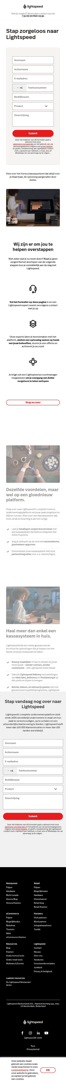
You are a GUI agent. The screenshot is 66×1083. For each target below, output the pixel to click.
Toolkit (37, 929)
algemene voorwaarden (23, 144)
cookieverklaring (19, 1070)
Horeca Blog (11, 899)
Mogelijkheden (41, 891)
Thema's (10, 929)
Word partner (40, 921)
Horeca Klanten (13, 903)
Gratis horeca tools (15, 955)
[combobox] (19, 87)
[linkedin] (38, 1032)
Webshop (10, 925)
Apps (8, 933)
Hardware (10, 891)
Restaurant (11, 883)
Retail (37, 883)
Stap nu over (33, 402)
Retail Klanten (40, 907)
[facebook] (22, 1032)
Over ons (38, 955)
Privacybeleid (33, 1049)
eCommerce (12, 913)
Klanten (10, 952)
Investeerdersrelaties (44, 963)
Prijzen (9, 887)
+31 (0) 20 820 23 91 (33, 16)
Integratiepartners (42, 925)
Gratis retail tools (14, 959)
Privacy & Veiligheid (43, 971)
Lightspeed (39, 943)
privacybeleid (46, 146)
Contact (37, 948)
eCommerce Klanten (16, 937)
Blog (8, 948)
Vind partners (40, 917)
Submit (33, 133)
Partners (38, 913)
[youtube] (46, 1032)
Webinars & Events (15, 963)
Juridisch (38, 967)
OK (48, 1070)
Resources (11, 943)
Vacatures (38, 959)
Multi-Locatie (12, 895)
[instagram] (30, 1032)
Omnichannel (40, 899)
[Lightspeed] (33, 6)
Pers (33, 1046)
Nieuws (37, 952)
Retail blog (39, 903)
